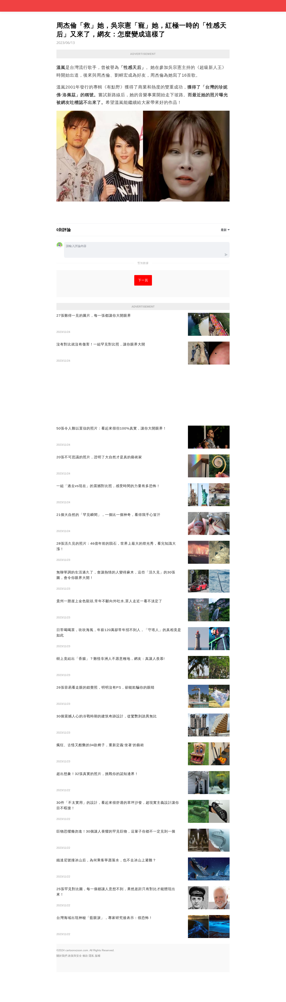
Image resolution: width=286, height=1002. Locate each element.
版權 (97, 955)
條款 (85, 955)
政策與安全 (75, 955)
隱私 (91, 955)
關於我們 (61, 955)
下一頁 (143, 280)
